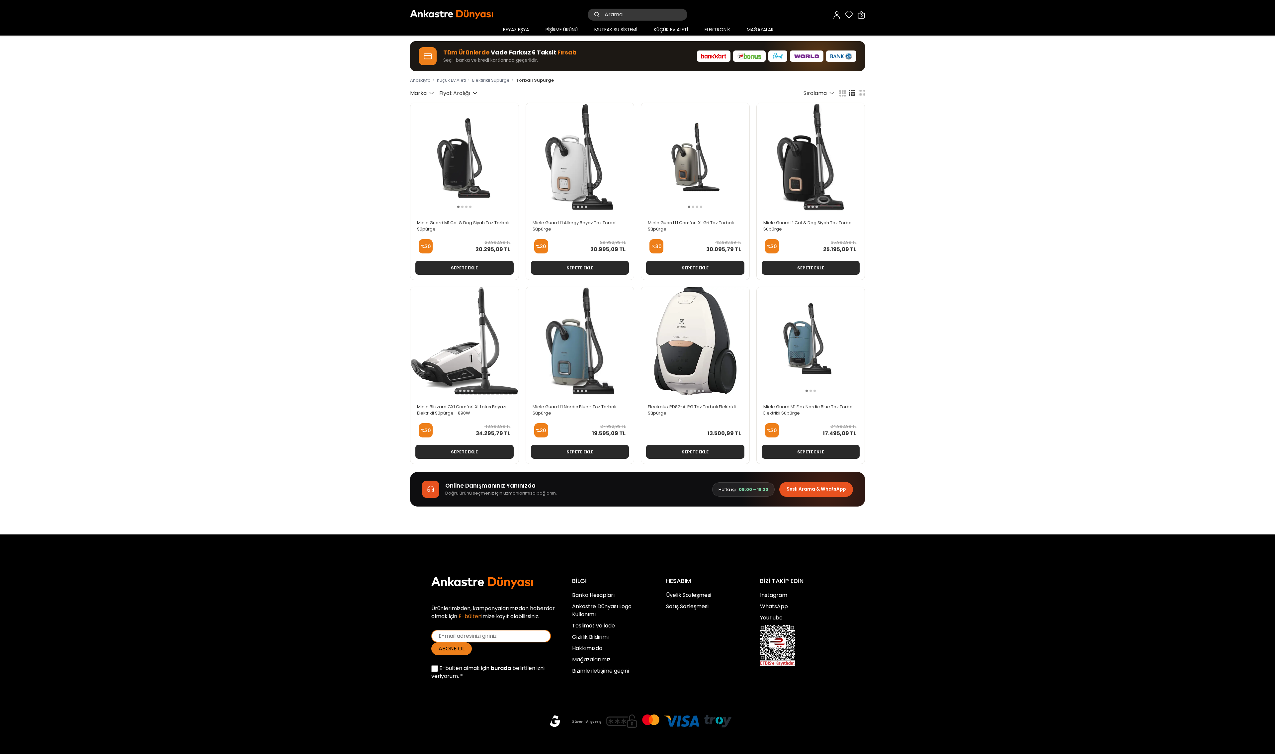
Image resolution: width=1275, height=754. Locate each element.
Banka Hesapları (593, 595)
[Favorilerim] (849, 14)
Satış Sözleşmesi (687, 606)
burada (501, 668)
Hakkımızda (587, 648)
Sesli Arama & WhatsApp (816, 489)
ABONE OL (452, 648)
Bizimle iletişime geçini (600, 671)
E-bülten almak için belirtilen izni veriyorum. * (488, 672)
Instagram (773, 595)
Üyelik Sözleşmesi (688, 595)
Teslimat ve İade (593, 625)
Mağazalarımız (591, 659)
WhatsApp (774, 606)
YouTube (771, 617)
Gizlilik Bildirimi (590, 637)
